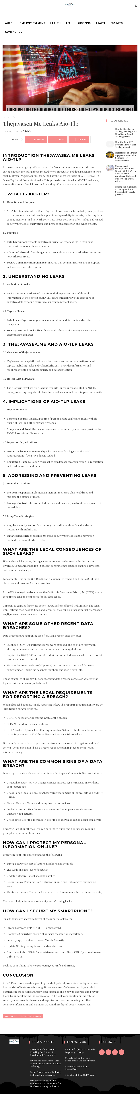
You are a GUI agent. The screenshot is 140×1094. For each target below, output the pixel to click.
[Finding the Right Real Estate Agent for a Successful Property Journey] (110, 189)
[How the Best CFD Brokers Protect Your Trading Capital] (110, 144)
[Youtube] (121, 1052)
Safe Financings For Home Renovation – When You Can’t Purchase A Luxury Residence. (45, 1083)
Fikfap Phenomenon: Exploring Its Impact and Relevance (45, 1073)
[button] (136, 6)
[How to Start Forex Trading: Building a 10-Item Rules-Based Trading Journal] (110, 131)
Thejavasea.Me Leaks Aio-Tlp (23, 1016)
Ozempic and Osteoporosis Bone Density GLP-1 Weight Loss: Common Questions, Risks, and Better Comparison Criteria (126, 173)
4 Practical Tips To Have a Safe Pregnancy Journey (80, 1050)
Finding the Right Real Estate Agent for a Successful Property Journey (126, 190)
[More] (94, 139)
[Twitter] (115, 1052)
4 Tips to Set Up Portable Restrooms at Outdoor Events (80, 1059)
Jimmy (27, 131)
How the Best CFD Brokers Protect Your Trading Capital (125, 145)
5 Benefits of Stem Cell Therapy (80, 1074)
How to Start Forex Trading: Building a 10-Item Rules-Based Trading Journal (126, 133)
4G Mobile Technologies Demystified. (77, 1068)
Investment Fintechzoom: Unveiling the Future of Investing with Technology (43, 1052)
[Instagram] (108, 1052)
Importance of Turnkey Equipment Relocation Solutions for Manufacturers (126, 156)
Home (6, 117)
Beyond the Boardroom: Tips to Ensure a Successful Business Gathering (45, 1063)
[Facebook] (102, 1052)
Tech (15, 117)
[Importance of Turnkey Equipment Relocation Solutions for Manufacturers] (110, 155)
